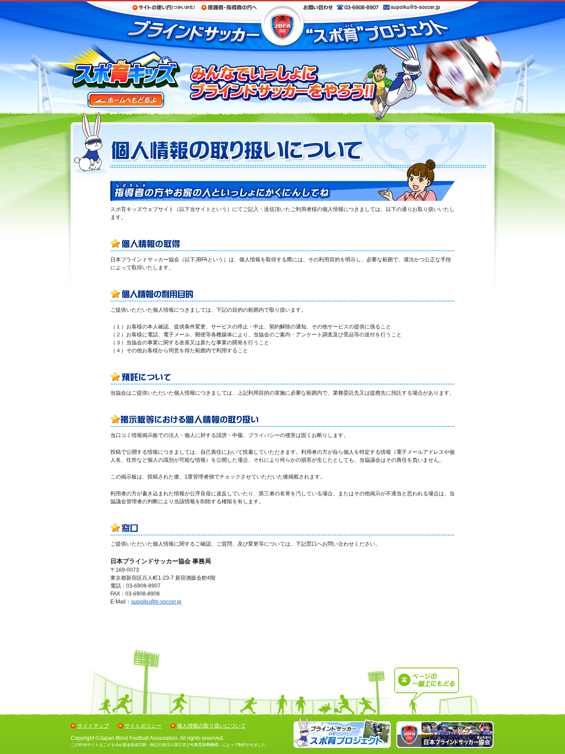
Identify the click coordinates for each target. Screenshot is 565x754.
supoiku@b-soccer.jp (156, 602)
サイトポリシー (143, 726)
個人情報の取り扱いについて (211, 726)
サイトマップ (93, 726)
